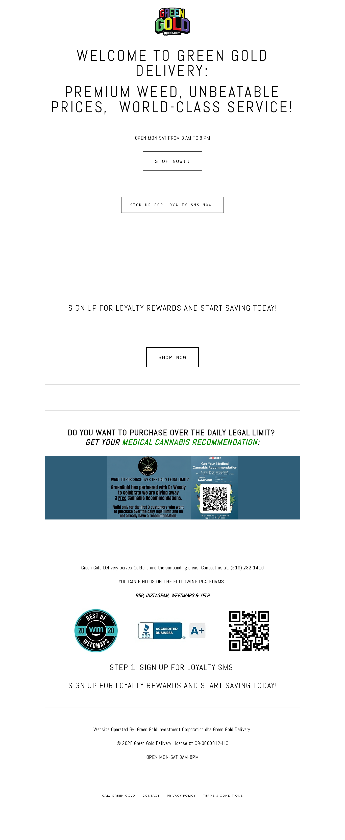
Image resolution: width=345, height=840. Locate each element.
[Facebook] (172, 820)
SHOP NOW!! (172, 161)
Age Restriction (26, 39)
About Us (81, 39)
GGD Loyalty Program (151, 39)
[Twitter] (180, 820)
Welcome (56, 39)
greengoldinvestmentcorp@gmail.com (227, 808)
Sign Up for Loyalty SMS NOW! (172, 204)
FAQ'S (119, 39)
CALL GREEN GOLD (195, 39)
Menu (102, 39)
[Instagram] (164, 820)
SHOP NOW (172, 357)
